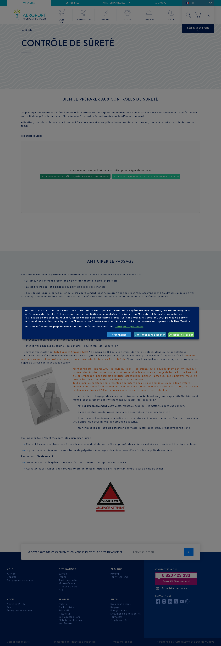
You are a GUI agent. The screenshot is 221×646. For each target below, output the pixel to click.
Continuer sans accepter (150, 334)
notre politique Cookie (129, 326)
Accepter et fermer (181, 334)
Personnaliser (119, 334)
